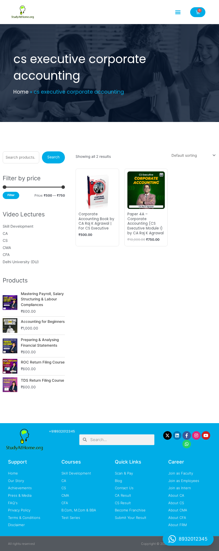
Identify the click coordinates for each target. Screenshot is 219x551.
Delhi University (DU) (21, 262)
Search (53, 157)
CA (5, 233)
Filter (10, 195)
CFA (6, 254)
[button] (177, 12)
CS (5, 240)
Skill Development (18, 226)
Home (21, 91)
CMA (7, 248)
